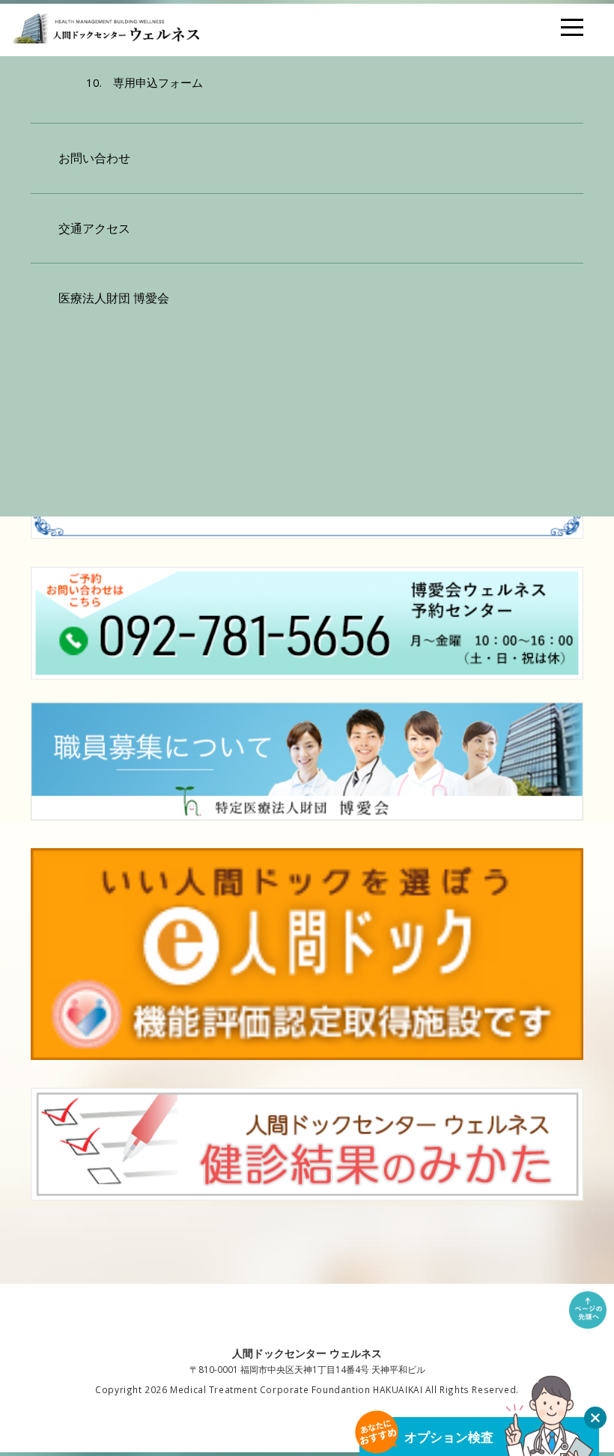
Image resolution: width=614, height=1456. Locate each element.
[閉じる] (595, 1418)
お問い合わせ (94, 158)
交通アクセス (94, 228)
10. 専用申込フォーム (144, 82)
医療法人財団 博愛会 (113, 298)
